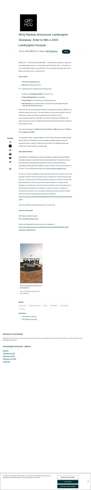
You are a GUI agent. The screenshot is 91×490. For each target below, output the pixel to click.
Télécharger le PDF (9, 353)
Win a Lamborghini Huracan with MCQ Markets (31, 287)
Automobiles (22, 305)
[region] (45, 481)
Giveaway (21, 309)
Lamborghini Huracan (34, 305)
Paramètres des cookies (68, 477)
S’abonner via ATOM (9, 359)
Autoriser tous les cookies (67, 486)
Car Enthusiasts (64, 305)
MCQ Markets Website (29, 316)
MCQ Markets (51, 51)
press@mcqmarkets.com (30, 219)
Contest (45, 305)
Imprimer (6, 351)
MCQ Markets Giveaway (29, 319)
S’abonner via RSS (9, 356)
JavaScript (6, 362)
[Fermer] (88, 481)
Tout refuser (68, 481)
